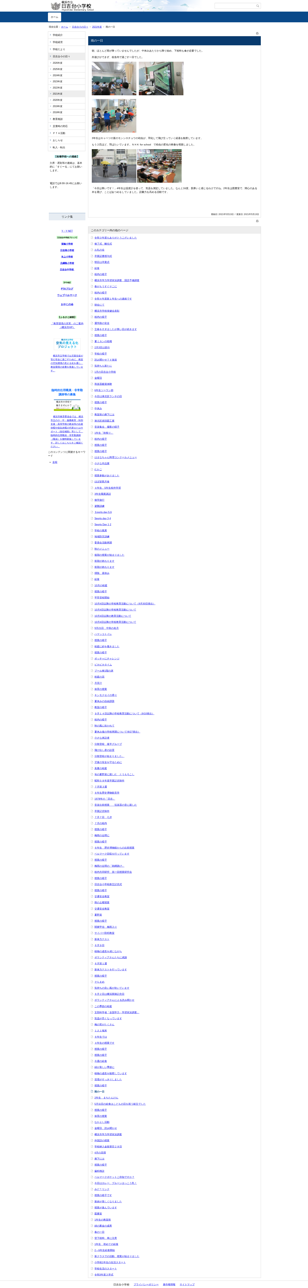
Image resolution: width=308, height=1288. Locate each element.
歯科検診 (99, 1171)
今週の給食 (100, 1061)
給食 (96, 268)
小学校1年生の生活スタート (110, 1262)
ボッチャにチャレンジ (106, 658)
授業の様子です (103, 1195)
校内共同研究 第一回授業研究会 (113, 872)
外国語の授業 (101, 1140)
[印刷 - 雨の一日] (257, 32)
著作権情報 (169, 1284)
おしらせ (58, 140)
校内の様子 (100, 274)
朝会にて (99, 304)
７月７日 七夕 (103, 817)
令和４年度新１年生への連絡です (113, 298)
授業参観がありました (106, 475)
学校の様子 (100, 353)
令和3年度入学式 (103, 1274)
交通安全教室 (101, 896)
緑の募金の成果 (103, 1225)
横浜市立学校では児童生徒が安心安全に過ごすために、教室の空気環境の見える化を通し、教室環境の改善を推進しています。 (67, 363)
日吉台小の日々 (80, 27)
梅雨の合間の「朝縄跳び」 (109, 865)
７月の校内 (100, 823)
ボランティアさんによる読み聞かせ (114, 1000)
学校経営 (58, 42)
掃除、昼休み (101, 573)
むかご (98, 469)
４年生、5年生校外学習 (107, 487)
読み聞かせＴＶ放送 (105, 359)
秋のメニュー (101, 548)
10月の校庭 (100, 585)
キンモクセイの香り (105, 695)
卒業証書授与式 (103, 256)
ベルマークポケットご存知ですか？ (114, 1177)
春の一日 (99, 1232)
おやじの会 (67, 304)
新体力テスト (101, 939)
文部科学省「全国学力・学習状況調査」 (116, 1012)
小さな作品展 (101, 463)
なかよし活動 (101, 1122)
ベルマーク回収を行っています (111, 853)
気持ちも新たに (103, 365)
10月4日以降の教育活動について (112, 615)
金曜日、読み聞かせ (105, 1128)
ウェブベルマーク (67, 295)
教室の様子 (100, 707)
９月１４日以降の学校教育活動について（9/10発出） (124, 713)
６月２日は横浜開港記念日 (109, 994)
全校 (54, 462)
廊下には (99, 1158)
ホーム (54, 17)
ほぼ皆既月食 (101, 481)
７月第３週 (100, 786)
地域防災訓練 (101, 536)
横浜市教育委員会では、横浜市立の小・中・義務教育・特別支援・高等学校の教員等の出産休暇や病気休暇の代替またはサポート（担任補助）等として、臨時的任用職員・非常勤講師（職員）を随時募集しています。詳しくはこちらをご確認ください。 (67, 431)
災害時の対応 (60, 126)
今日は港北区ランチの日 (108, 396)
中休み (98, 408)
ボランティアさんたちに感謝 (110, 957)
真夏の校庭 (100, 768)
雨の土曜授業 (101, 902)
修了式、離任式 (103, 243)
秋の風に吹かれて (104, 725)
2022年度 (57, 87)
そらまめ (99, 981)
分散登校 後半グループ (108, 744)
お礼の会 (99, 249)
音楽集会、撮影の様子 (106, 426)
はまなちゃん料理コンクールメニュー (115, 457)
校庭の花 (99, 676)
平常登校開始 (101, 597)
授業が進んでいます (105, 1207)
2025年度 (57, 69)
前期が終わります (104, 561)
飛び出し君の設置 (104, 750)
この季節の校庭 (103, 1006)
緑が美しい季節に (104, 1067)
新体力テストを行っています (110, 969)
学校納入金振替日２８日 (108, 1146)
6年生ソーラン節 (103, 390)
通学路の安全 (101, 323)
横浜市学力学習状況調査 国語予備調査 (116, 280)
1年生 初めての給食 (106, 1244)
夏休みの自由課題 (104, 701)
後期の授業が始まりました (109, 554)
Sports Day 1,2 (102, 524)
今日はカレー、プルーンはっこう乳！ (115, 1183)
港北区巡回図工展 (104, 420)
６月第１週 (100, 963)
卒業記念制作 (101, 811)
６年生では (100, 1036)
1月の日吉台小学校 (105, 371)
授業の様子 (100, 335)
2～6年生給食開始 (104, 1250)
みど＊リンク (101, 1189)
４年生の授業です (104, 1042)
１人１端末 (100, 1030)
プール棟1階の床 (103, 670)
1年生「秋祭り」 (103, 432)
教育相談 (58, 119)
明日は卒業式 (101, 262)
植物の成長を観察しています (110, 1073)
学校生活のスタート (105, 1268)
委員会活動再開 (103, 542)
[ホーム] (131, 6)
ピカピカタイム (103, 664)
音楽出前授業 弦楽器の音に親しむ (115, 804)
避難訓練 (99, 506)
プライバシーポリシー (146, 1284)
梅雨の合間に (101, 835)
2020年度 (57, 100)
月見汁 (98, 683)
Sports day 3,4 (102, 518)
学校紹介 (58, 35)
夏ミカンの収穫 (103, 341)
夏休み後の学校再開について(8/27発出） (117, 731)
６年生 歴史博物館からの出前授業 (114, 847)
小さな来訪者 (101, 737)
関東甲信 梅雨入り (105, 926)
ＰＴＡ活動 (59, 133)
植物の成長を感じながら (108, 951)
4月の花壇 (100, 1152)
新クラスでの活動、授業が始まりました (116, 1256)
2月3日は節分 (102, 347)
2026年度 (57, 63)
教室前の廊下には (104, 414)
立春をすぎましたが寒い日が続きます (115, 329)
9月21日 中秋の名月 (106, 628)
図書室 (98, 1213)
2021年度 (97, 27)
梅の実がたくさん (104, 1024)
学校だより (59, 49)
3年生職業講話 (102, 493)
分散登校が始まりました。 (109, 756)
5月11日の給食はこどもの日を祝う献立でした (120, 1103)
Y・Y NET (67, 230)
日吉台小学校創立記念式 (108, 884)
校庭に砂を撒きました (106, 646)
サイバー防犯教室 (104, 933)
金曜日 (98, 377)
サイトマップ (187, 1284)
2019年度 (57, 106)
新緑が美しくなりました (108, 1201)
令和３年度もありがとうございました (115, 237)
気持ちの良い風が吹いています (111, 987)
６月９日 (99, 945)
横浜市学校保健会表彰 (106, 310)
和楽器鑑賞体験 (103, 384)
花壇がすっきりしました (108, 1079)
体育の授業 (100, 689)
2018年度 (57, 112)
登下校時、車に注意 (105, 1238)
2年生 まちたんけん (106, 1097)
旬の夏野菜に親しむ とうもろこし (114, 774)
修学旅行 (99, 500)
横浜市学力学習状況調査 (108, 1134)
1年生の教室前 (102, 1219)
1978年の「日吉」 (104, 798)
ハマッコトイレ (103, 634)
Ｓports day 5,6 (103, 512)
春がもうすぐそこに (105, 286)
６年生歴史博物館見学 (106, 792)
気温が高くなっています (108, 1018)
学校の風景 (100, 530)
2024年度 (57, 75)
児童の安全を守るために (108, 762)
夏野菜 (98, 914)
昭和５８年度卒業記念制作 (109, 780)
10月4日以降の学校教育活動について (115, 609)
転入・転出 (59, 147)
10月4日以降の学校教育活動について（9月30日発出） (124, 603)
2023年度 (57, 81)
